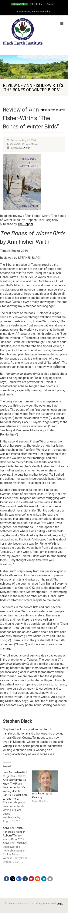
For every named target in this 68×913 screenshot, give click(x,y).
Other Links (36, 4)
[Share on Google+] (19, 878)
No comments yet (54, 109)
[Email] (50, 878)
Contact (50, 4)
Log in (60, 903)
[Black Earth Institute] (22, 31)
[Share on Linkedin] (43, 878)
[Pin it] (31, 878)
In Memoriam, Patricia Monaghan (34, 11)
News (26, 147)
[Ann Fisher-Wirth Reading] (45, 781)
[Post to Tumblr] (25, 878)
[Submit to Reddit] (37, 878)
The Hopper (25, 224)
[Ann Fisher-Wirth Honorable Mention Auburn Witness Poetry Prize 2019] (17, 845)
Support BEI (19, 4)
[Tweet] (12, 878)
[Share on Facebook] (6, 878)
